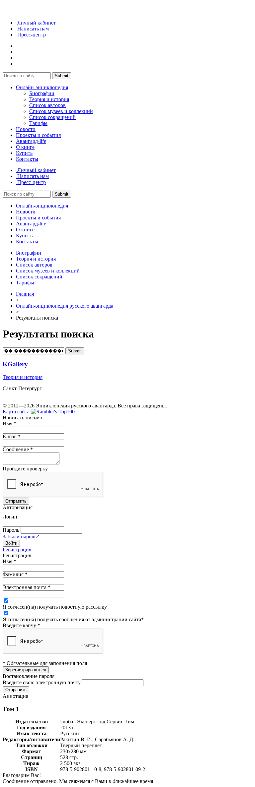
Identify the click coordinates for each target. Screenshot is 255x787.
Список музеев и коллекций (61, 111)
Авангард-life (31, 141)
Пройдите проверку (25, 468)
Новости (26, 129)
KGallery (15, 364)
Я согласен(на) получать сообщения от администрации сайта (73, 619)
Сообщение (18, 449)
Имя (9, 423)
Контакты (27, 159)
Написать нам (32, 28)
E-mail (12, 436)
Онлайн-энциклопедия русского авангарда (64, 306)
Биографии (41, 93)
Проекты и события (38, 135)
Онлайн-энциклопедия (42, 87)
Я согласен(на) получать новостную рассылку (55, 607)
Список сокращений (52, 117)
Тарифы (38, 123)
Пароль (11, 530)
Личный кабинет (36, 23)
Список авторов (47, 105)
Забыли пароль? (21, 536)
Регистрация (17, 549)
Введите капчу (21, 625)
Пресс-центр (31, 34)
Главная (25, 294)
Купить (24, 153)
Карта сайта (16, 411)
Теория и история (49, 99)
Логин (10, 516)
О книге (25, 147)
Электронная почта (26, 587)
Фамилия (15, 574)
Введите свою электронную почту (42, 682)
